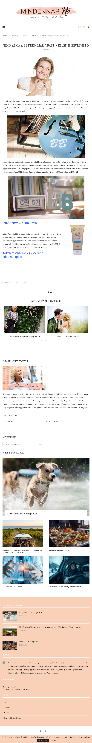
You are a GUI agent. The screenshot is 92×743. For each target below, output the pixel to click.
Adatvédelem (8, 713)
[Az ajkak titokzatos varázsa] (67, 320)
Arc (24, 36)
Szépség (15, 36)
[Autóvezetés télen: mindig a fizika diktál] (69, 570)
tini (24, 282)
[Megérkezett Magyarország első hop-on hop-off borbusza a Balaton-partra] (23, 533)
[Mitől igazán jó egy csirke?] (69, 533)
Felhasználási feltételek (12, 718)
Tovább (53, 740)
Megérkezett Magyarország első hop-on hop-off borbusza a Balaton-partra (22, 551)
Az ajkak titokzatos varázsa (68, 336)
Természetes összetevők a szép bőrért (24, 336)
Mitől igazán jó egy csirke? (60, 550)
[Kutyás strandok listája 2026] (46, 487)
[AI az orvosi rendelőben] (23, 570)
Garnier (16, 282)
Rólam (5, 702)
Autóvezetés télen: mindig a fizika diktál (65, 587)
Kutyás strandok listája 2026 (22, 513)
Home (5, 36)
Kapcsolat (6, 707)
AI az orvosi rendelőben (12, 587)
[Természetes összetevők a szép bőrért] (24, 320)
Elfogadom (43, 740)
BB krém (7, 282)
